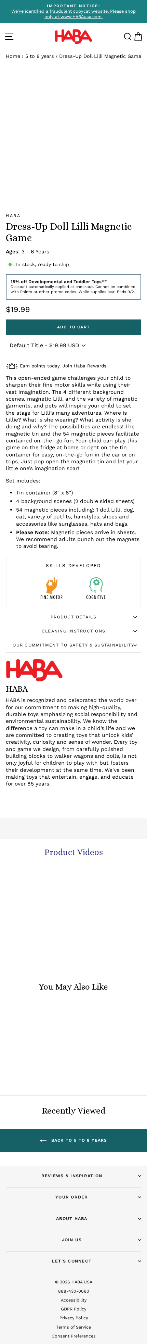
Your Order (71, 1196)
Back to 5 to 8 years (78, 1140)
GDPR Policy (73, 1308)
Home (13, 56)
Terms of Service (73, 1327)
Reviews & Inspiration (71, 1175)
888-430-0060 (73, 1291)
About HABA (72, 1218)
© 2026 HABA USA (73, 1281)
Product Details (73, 616)
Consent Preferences (74, 1336)
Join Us (72, 1239)
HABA (13, 215)
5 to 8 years (39, 56)
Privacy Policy (73, 1317)
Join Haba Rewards (84, 365)
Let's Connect (72, 1261)
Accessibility (73, 1300)
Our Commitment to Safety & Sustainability (73, 645)
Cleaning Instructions (73, 630)
